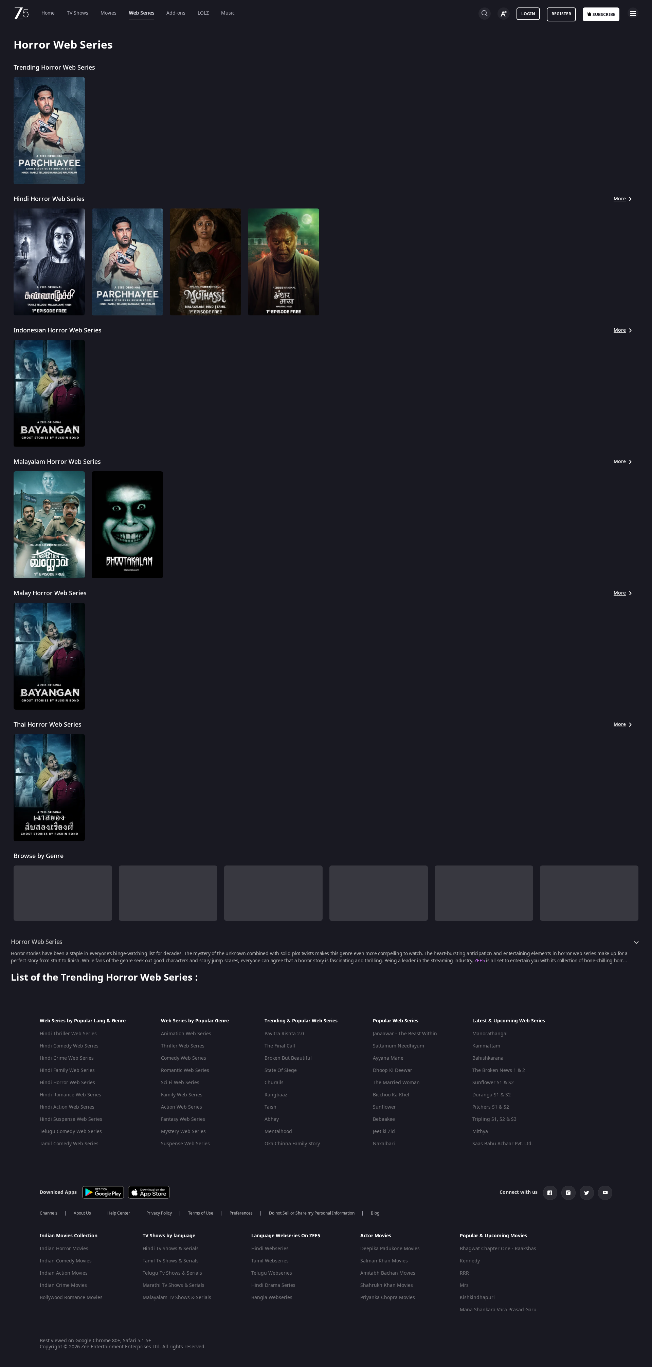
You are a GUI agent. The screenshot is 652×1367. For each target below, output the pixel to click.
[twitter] (587, 1193)
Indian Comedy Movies (66, 1260)
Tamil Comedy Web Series (69, 1143)
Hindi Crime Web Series (67, 1058)
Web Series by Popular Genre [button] (195, 1021)
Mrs (464, 1285)
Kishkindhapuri (477, 1297)
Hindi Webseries (270, 1248)
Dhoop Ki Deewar (392, 1070)
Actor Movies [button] (375, 1236)
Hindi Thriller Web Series (68, 1033)
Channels (48, 1213)
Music (228, 13)
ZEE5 (479, 960)
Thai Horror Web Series (48, 724)
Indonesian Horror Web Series (58, 330)
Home (48, 13)
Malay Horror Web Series (50, 593)
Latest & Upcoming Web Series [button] (508, 1021)
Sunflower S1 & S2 (493, 1082)
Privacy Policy (159, 1213)
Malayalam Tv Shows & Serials (177, 1297)
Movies (108, 13)
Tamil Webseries (270, 1260)
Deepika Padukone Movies (390, 1248)
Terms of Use (200, 1213)
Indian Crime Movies (63, 1285)
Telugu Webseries (271, 1273)
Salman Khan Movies (384, 1260)
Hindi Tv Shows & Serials (171, 1248)
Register (561, 14)
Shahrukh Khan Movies (386, 1285)
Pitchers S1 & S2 (490, 1107)
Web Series (141, 13)
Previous (7, 887)
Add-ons (175, 13)
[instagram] (568, 1193)
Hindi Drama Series (273, 1285)
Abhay (272, 1119)
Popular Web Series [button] (395, 1021)
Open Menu (633, 12)
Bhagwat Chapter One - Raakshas (498, 1248)
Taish (270, 1107)
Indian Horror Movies (64, 1248)
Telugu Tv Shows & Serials (172, 1273)
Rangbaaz (276, 1094)
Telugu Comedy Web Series (71, 1131)
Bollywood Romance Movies (71, 1297)
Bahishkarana (488, 1058)
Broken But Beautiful (288, 1058)
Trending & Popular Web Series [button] (301, 1021)
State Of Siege (281, 1070)
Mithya (480, 1131)
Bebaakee (384, 1119)
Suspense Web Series (185, 1143)
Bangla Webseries (271, 1297)
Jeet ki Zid (384, 1131)
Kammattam (486, 1046)
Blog (375, 1213)
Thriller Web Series (182, 1046)
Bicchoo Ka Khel (391, 1094)
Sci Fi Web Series (180, 1082)
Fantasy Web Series (183, 1119)
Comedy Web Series (183, 1058)
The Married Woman (396, 1082)
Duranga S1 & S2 (491, 1094)
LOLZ (203, 13)
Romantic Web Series (185, 1070)
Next (644, 887)
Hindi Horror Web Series (49, 199)
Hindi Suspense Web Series (71, 1119)
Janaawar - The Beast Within (405, 1033)
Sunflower (384, 1107)
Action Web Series (181, 1107)
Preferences (241, 1213)
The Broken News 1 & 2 (498, 1070)
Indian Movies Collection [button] (68, 1236)
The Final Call (280, 1046)
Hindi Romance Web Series (70, 1094)
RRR (464, 1273)
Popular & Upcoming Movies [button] (493, 1236)
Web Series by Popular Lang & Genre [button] (83, 1021)
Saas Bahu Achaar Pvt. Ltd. (502, 1143)
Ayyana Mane (388, 1058)
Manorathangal (490, 1033)
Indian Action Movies (64, 1273)
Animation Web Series (186, 1033)
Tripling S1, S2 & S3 (494, 1119)
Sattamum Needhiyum (398, 1046)
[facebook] (550, 1193)
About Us (82, 1213)
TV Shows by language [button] (169, 1236)
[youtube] (605, 1193)
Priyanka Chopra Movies (387, 1297)
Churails (274, 1082)
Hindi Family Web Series (67, 1070)
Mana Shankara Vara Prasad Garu (498, 1309)
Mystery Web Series (183, 1131)
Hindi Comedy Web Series (69, 1046)
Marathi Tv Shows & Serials (173, 1285)
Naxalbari (384, 1143)
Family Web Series (181, 1094)
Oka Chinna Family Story (292, 1143)
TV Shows (77, 13)
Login (528, 14)
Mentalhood (278, 1131)
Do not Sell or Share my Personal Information (312, 1213)
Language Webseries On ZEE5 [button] (285, 1236)
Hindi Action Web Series (67, 1107)
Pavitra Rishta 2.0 (284, 1033)
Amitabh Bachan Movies (387, 1273)
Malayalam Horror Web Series (57, 461)
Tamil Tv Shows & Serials (171, 1260)
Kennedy (470, 1260)
